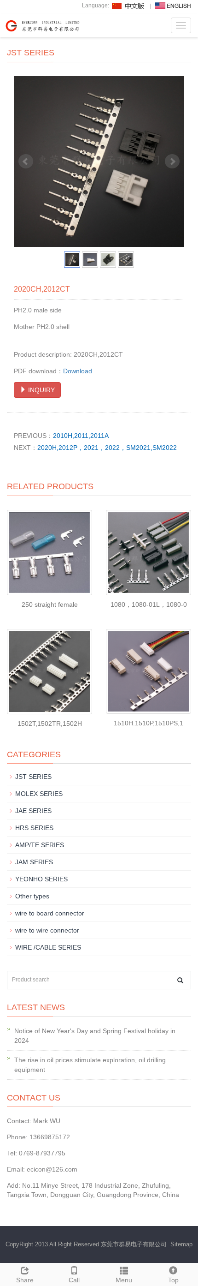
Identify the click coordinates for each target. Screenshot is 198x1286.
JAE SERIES (33, 810)
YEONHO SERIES (41, 879)
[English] (173, 5)
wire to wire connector (47, 930)
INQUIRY (40, 390)
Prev (25, 161)
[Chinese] (128, 5)
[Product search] (180, 980)
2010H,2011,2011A (81, 435)
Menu (124, 1280)
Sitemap (181, 1244)
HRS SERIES (34, 827)
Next (172, 161)
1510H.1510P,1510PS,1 (148, 723)
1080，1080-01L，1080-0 (149, 604)
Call (74, 1280)
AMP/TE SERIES (39, 845)
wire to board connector (49, 913)
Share (25, 1280)
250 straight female (50, 604)
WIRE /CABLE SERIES (48, 947)
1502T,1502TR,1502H (49, 723)
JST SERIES (33, 776)
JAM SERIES (34, 862)
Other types (32, 896)
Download (77, 371)
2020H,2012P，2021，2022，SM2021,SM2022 (107, 447)
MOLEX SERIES (39, 793)
